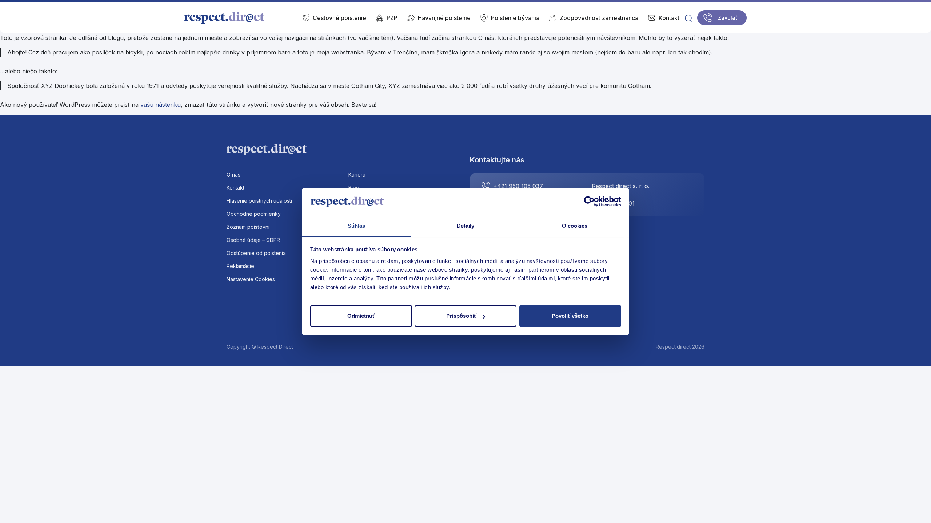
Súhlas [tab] (356, 226)
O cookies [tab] (575, 226)
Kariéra (356, 174)
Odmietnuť (361, 316)
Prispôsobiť (461, 316)
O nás (233, 174)
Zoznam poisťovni (248, 227)
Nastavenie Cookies (251, 279)
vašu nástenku (160, 104)
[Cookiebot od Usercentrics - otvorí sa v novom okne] (589, 201)
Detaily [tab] (466, 226)
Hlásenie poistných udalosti (259, 201)
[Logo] (224, 18)
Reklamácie (240, 266)
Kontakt (235, 188)
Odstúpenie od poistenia (256, 253)
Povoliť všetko (570, 316)
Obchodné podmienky (254, 214)
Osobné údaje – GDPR (253, 240)
